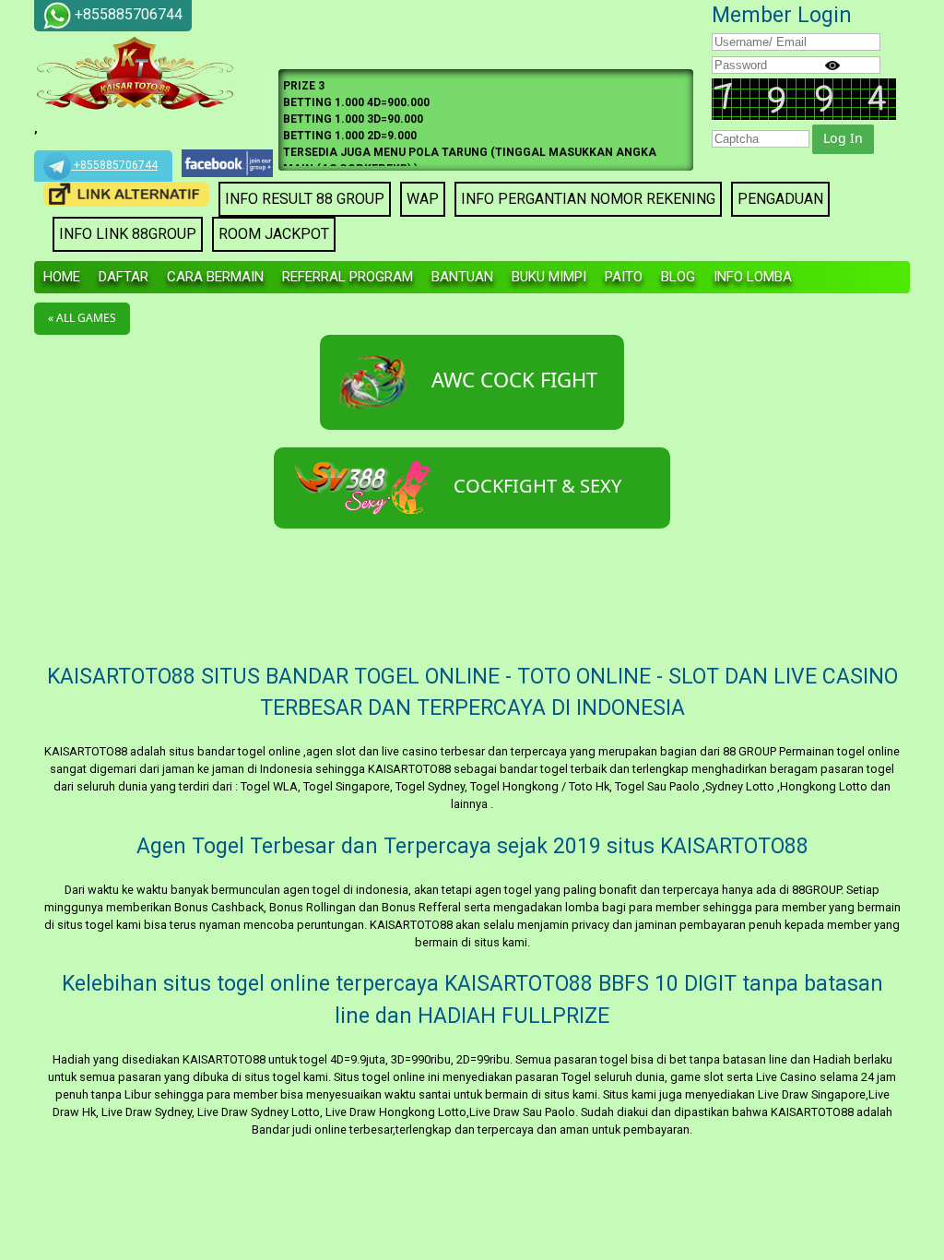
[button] (843, 139)
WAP (423, 199)
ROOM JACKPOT (273, 234)
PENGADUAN (780, 199)
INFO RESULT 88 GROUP (304, 199)
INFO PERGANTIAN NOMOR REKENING (588, 199)
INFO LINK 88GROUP (127, 234)
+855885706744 (114, 165)
